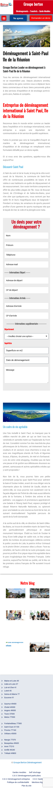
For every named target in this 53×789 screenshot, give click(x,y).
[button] (3, 18)
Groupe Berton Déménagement (27, 762)
